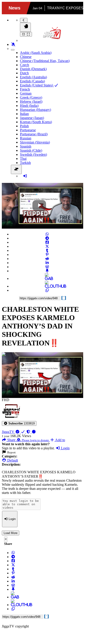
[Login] (25, 176)
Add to (59, 440)
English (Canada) (32, 81)
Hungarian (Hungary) (35, 110)
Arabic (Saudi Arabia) (35, 53)
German (26, 93)
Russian (25, 138)
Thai (23, 158)
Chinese (26, 57)
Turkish (25, 163)
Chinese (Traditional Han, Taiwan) (45, 61)
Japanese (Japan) (32, 118)
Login (65, 448)
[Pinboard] (47, 271)
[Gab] (47, 278)
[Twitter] (47, 246)
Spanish (25, 146)
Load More (10, 533)
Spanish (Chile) (31, 150)
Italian (24, 114)
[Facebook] (47, 242)
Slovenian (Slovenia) (35, 142)
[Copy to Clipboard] (47, 290)
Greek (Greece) (31, 97)
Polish (24, 126)
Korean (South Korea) (36, 122)
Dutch (24, 73)
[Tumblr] (47, 250)
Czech (24, 65)
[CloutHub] (47, 286)
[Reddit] (47, 259)
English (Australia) (33, 77)
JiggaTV (8, 432)
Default (12, 460)
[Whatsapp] (47, 234)
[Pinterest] (47, 254)
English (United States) (37, 85)
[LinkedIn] (47, 263)
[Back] (23, 20)
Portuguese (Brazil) (34, 134)
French (25, 89)
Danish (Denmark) (33, 69)
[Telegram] (47, 238)
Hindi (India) (29, 106)
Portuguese (28, 130)
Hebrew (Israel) (31, 101)
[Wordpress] (47, 267)
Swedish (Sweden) (33, 154)
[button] (19, 423)
